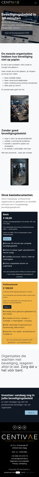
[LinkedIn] (19, 427)
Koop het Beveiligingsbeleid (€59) (17, 33)
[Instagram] (24, 427)
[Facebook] (15, 427)
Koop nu (7, 239)
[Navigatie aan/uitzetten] (36, 3)
